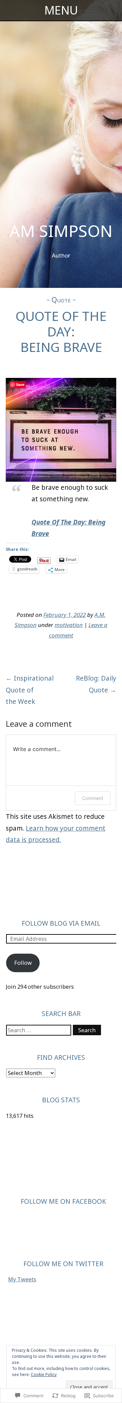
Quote (61, 299)
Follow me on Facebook (63, 1201)
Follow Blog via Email (61, 923)
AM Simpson (61, 231)
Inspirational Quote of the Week (30, 690)
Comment (92, 798)
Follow (23, 962)
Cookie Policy (44, 1374)
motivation (69, 625)
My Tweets (22, 1279)
